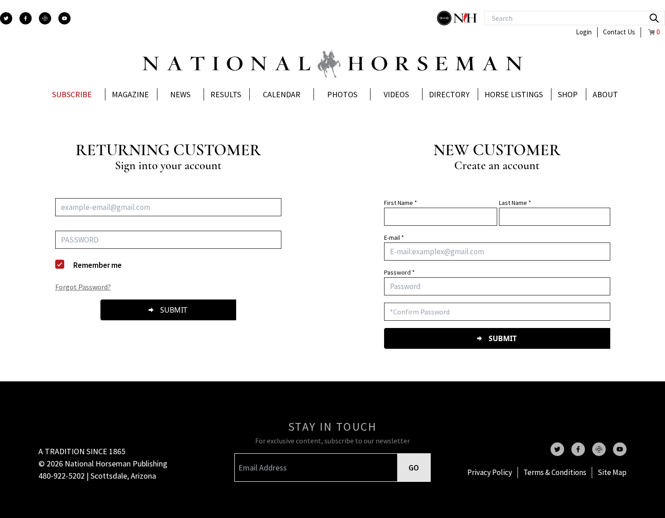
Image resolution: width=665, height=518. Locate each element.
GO (413, 467)
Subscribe (72, 94)
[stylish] (445, 18)
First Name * (400, 203)
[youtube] (64, 18)
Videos (396, 94)
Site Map (612, 472)
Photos (342, 94)
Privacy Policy (489, 472)
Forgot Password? (83, 286)
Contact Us (619, 32)
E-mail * (394, 237)
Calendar (281, 94)
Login (584, 32)
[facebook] (25, 18)
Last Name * (515, 203)
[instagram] (45, 18)
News (180, 94)
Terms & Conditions (554, 472)
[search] (654, 18)
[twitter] (6, 18)
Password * (399, 272)
